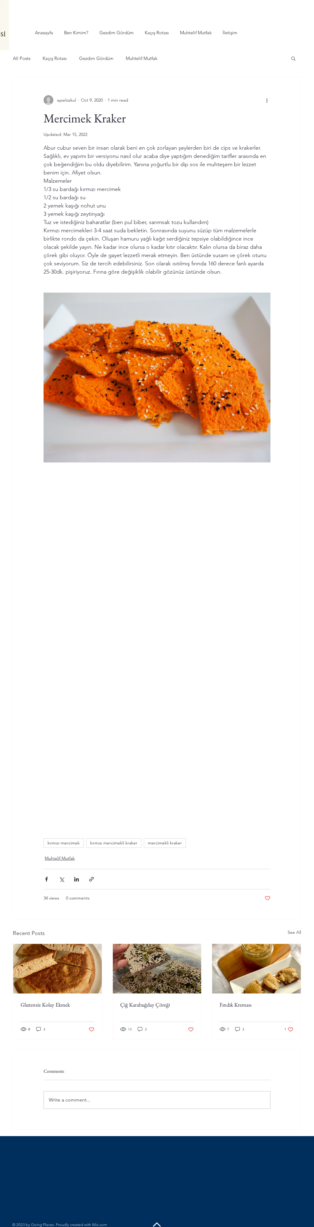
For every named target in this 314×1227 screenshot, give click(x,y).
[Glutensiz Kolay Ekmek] (57, 968)
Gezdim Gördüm (96, 58)
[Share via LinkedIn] (76, 879)
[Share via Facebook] (46, 879)
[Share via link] (91, 879)
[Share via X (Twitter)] (61, 879)
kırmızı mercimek (64, 843)
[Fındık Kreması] (256, 968)
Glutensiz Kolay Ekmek (45, 1004)
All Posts (21, 58)
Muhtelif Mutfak (141, 58)
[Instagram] (303, 10)
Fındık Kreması (235, 1004)
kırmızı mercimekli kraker (113, 843)
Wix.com (99, 1224)
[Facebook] (291, 10)
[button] (293, 58)
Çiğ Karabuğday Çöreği (145, 1004)
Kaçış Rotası (55, 58)
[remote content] (157, 563)
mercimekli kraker (165, 843)
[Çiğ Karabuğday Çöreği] (157, 968)
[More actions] (266, 100)
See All (294, 932)
